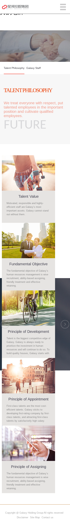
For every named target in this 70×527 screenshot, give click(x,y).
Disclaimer (22, 517)
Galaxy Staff (33, 67)
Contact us (47, 517)
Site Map (35, 517)
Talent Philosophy (14, 67)
